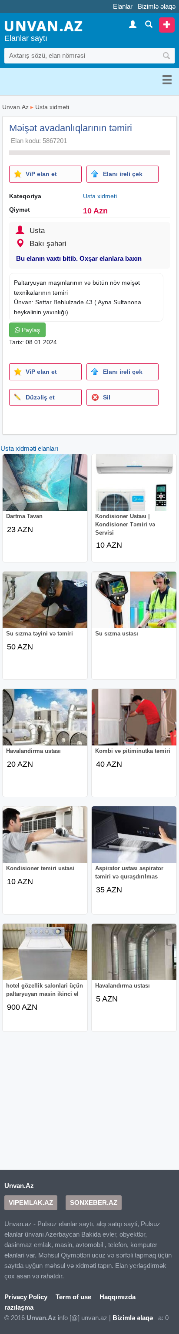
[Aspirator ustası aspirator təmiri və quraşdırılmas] (134, 840)
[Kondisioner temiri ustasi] (45, 840)
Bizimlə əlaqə (157, 6)
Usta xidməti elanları (29, 448)
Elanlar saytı (25, 38)
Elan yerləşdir (167, 25)
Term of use (73, 1297)
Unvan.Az (15, 106)
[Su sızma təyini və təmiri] (45, 606)
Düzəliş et (40, 397)
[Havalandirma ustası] (45, 723)
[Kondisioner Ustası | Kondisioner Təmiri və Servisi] (134, 488)
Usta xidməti (52, 106)
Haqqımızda (117, 1297)
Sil (106, 397)
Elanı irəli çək (123, 173)
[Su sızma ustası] (134, 606)
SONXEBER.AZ (93, 1202)
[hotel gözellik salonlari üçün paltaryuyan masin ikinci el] (45, 958)
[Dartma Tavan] (45, 488)
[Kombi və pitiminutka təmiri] (134, 723)
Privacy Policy (25, 1297)
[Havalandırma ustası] (134, 958)
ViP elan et (41, 173)
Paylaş (30, 329)
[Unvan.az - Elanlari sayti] (43, 25)
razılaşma (18, 1307)
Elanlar (123, 6)
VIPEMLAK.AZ (31, 1202)
